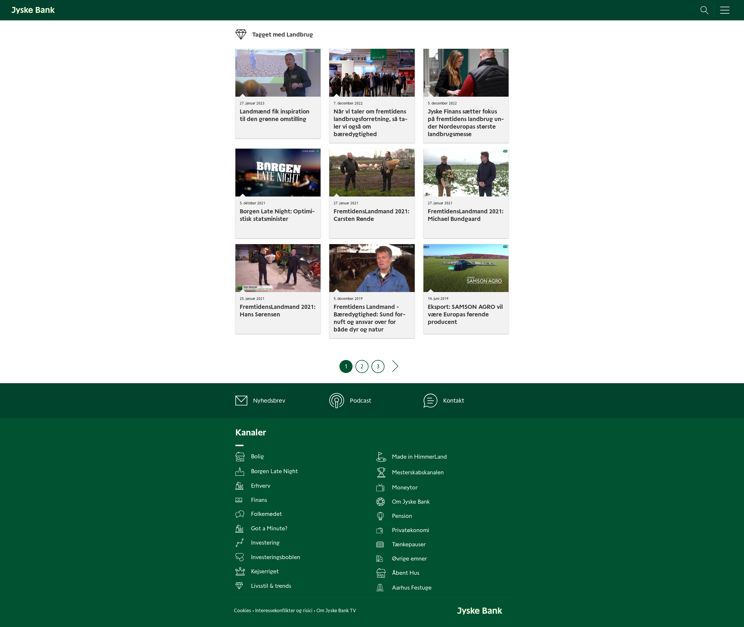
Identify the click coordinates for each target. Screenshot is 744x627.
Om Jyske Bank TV (336, 611)
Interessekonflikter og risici (283, 611)
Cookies (242, 611)
